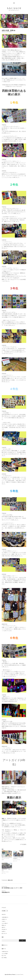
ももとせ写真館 (4, 953)
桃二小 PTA (4, 955)
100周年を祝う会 (5, 951)
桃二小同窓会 (4, 957)
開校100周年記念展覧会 (7, 857)
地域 (2, 927)
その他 (3, 921)
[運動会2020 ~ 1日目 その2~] (7, 866)
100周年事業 (4, 917)
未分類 (3, 931)
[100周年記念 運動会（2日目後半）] (18, 853)
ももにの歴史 (4, 923)
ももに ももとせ (14, 8)
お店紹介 (3, 919)
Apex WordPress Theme (10, 974)
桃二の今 (10, 880)
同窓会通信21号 (6, 892)
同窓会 (3, 925)
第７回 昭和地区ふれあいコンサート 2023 (12, 888)
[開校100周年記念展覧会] (7, 853)
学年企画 (3, 929)
